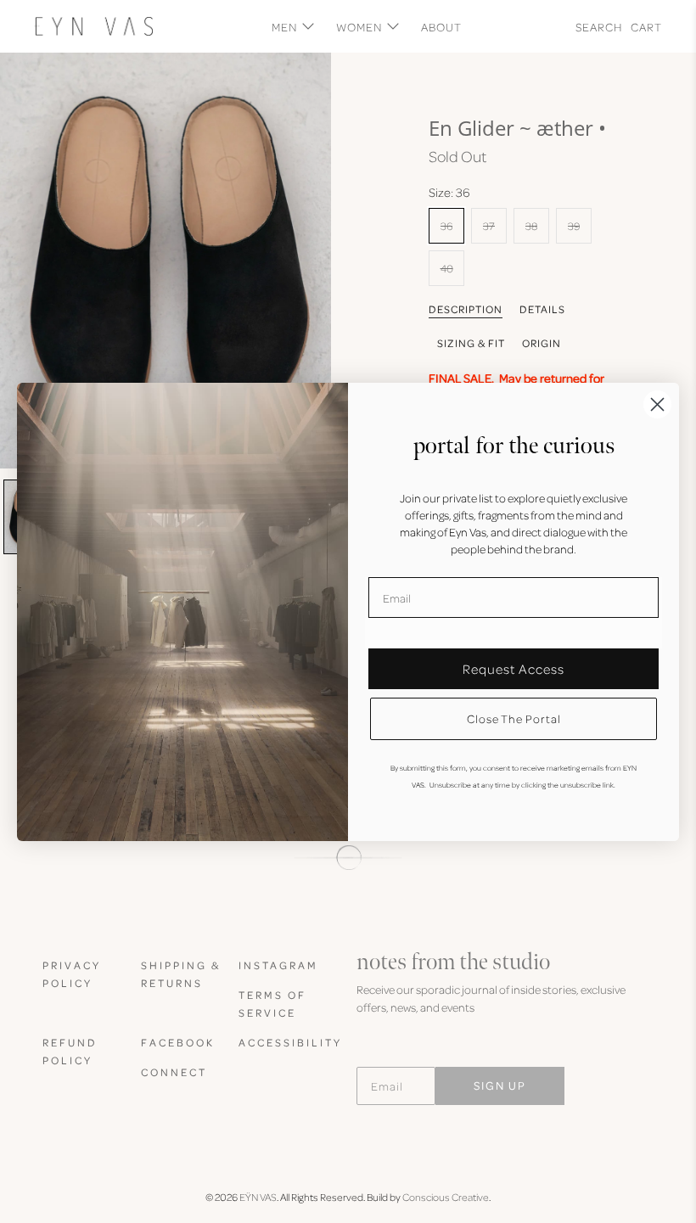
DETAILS (542, 309)
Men (284, 27)
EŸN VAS (258, 1197)
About (441, 27)
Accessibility (290, 1042)
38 (531, 226)
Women (359, 27)
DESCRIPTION (465, 309)
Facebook (178, 1042)
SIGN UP (500, 1085)
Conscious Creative (445, 1197)
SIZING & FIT (471, 343)
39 (574, 226)
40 (447, 268)
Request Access (513, 668)
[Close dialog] (657, 404)
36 (446, 226)
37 (489, 226)
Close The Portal (514, 718)
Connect (174, 1072)
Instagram (278, 965)
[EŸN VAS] (93, 26)
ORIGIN (541, 343)
